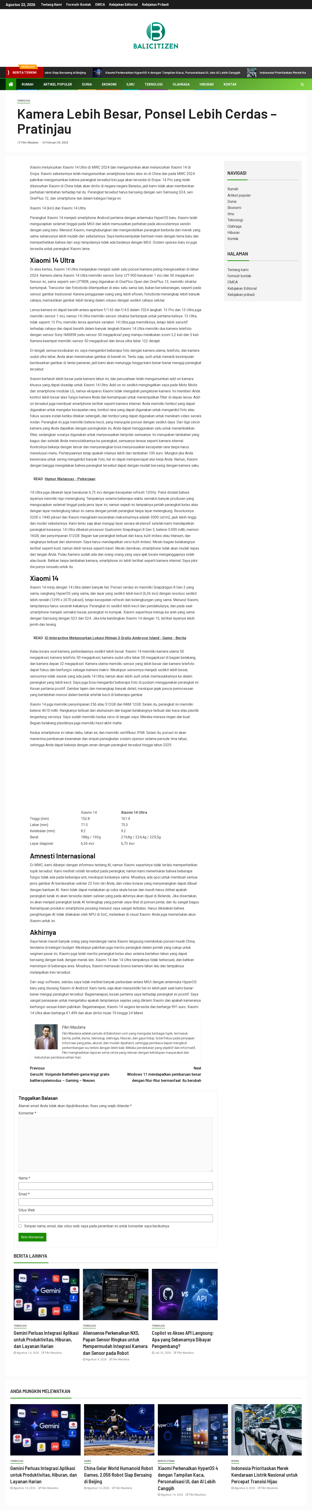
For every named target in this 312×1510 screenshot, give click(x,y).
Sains (87, 1461)
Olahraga (181, 84)
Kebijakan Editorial (123, 4)
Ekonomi (109, 84)
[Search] (302, 84)
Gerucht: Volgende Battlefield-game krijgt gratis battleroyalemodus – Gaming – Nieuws (70, 1074)
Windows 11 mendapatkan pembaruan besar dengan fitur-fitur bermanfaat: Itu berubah (164, 1074)
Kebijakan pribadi (155, 4)
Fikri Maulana (30, 142)
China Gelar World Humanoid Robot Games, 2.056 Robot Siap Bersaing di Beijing (118, 1474)
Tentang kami (51, 4)
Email (24, 1194)
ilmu (131, 84)
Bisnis (235, 1461)
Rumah (27, 84)
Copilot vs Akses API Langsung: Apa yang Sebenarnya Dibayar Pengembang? (183, 1339)
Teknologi (154, 84)
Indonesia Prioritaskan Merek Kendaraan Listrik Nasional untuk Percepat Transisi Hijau (264, 1474)
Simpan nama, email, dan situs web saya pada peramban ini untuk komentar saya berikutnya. (97, 1226)
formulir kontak (78, 4)
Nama (24, 1178)
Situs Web (27, 1210)
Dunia (87, 84)
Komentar (27, 1113)
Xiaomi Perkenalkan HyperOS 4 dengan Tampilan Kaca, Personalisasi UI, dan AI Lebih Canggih (137, 72)
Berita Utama (166, 1461)
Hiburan (207, 84)
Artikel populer (57, 84)
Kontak (230, 84)
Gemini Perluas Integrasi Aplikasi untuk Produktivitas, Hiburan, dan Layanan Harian (46, 1339)
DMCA (100, 4)
